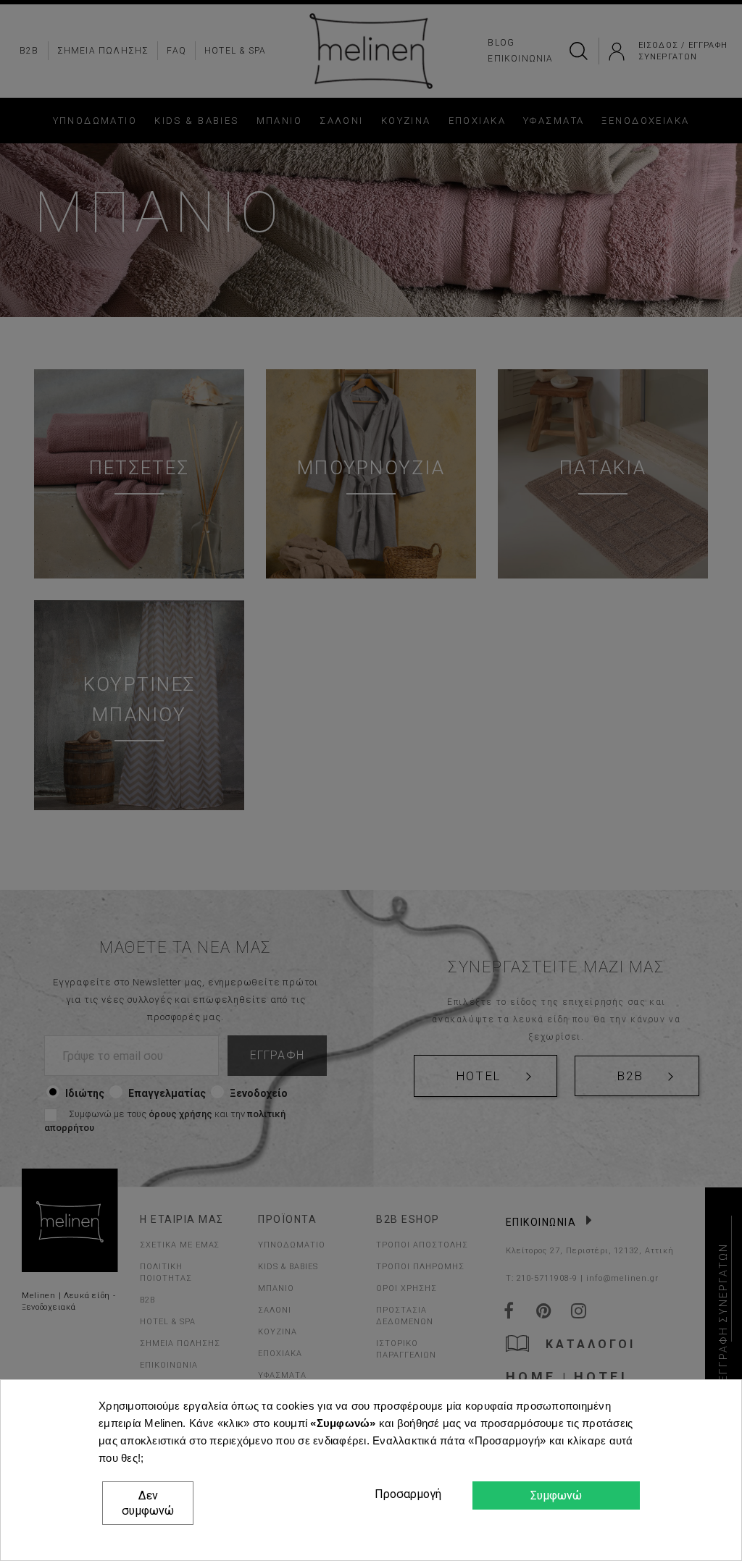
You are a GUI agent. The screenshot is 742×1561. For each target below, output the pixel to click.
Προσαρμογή (406, 1494)
